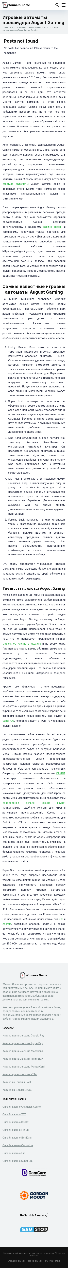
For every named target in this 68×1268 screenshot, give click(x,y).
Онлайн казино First (14, 1153)
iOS (61, 919)
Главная (7, 27)
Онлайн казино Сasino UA (17, 1145)
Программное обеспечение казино (30, 27)
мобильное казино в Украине (21, 643)
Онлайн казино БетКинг (17, 1137)
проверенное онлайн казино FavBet (34, 802)
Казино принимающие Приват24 (22, 1058)
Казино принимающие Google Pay (23, 1035)
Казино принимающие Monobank (22, 1051)
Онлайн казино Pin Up (15, 1129)
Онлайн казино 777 (14, 1114)
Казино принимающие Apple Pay (22, 1043)
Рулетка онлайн (52, 1261)
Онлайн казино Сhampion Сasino (21, 1106)
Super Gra (8, 720)
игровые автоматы (15, 183)
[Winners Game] (16, 4)
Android (6, 923)
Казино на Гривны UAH (16, 1082)
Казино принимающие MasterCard (23, 1066)
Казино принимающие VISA (19, 1074)
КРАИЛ (60, 773)
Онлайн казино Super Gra (17, 1160)
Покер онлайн (35, 1261)
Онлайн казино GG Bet (16, 1122)
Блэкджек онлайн (16, 1261)
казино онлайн (52, 226)
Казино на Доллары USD (17, 1089)
